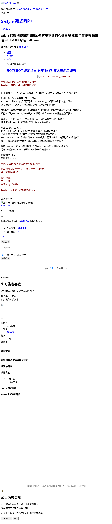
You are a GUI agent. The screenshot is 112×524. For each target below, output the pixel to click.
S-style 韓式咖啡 (16, 21)
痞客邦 (22, 221)
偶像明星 (23, 47)
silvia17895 (6, 205)
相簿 (9, 52)
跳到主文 (5, 29)
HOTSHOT (23, 232)
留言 (28, 221)
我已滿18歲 (6, 519)
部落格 (10, 56)
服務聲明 (82, 486)
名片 (9, 59)
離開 (15, 519)
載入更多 (5, 242)
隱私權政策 (71, 486)
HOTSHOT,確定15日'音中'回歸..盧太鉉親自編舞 (41, 70)
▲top (3, 236)
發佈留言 (5, 258)
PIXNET (36, 486)
